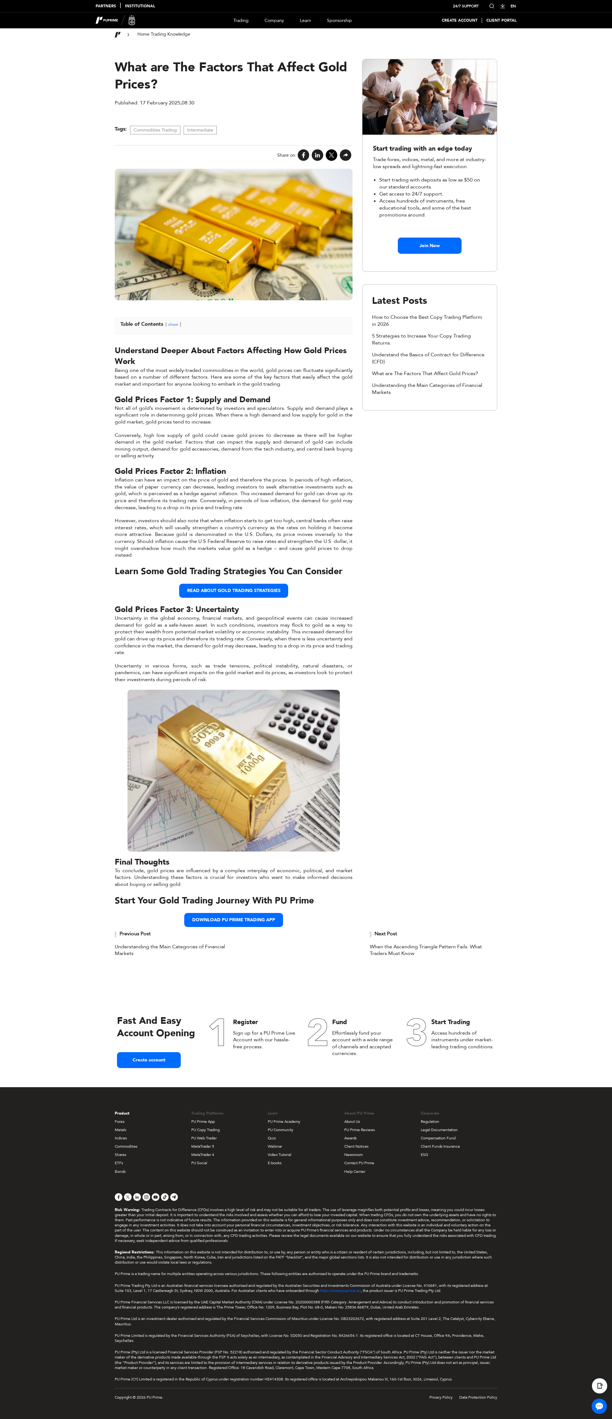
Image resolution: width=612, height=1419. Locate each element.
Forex (120, 1121)
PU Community (280, 1129)
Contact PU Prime (359, 1163)
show (173, 324)
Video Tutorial (279, 1154)
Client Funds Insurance (440, 1146)
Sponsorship (339, 21)
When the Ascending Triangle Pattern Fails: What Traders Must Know (426, 950)
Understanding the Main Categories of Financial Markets (170, 950)
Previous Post (135, 933)
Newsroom (353, 1154)
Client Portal (501, 20)
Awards (350, 1138)
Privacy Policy (441, 1397)
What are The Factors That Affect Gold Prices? (425, 373)
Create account (149, 1060)
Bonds (120, 1171)
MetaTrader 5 (202, 1146)
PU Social (199, 1163)
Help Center (354, 1171)
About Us (352, 1121)
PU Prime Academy (284, 1121)
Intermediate (200, 130)
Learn (305, 21)
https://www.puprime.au (340, 1290)
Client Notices (356, 1146)
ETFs (119, 1163)
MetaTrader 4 (202, 1154)
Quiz (272, 1138)
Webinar (275, 1146)
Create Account (459, 20)
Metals (120, 1129)
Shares (120, 1154)
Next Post (386, 933)
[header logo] (115, 20)
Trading (241, 21)
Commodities (126, 1146)
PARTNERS (106, 6)
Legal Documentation (439, 1129)
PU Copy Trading (205, 1129)
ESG (424, 1154)
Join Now (429, 246)
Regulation (430, 1121)
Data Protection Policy (478, 1397)
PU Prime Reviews (359, 1129)
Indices (121, 1138)
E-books (274, 1163)
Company (274, 21)
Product (122, 1113)
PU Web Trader (204, 1138)
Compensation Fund (438, 1138)
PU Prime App (203, 1121)
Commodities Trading (155, 130)
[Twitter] (331, 155)
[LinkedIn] (317, 155)
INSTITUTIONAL (140, 6)
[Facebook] (303, 155)
